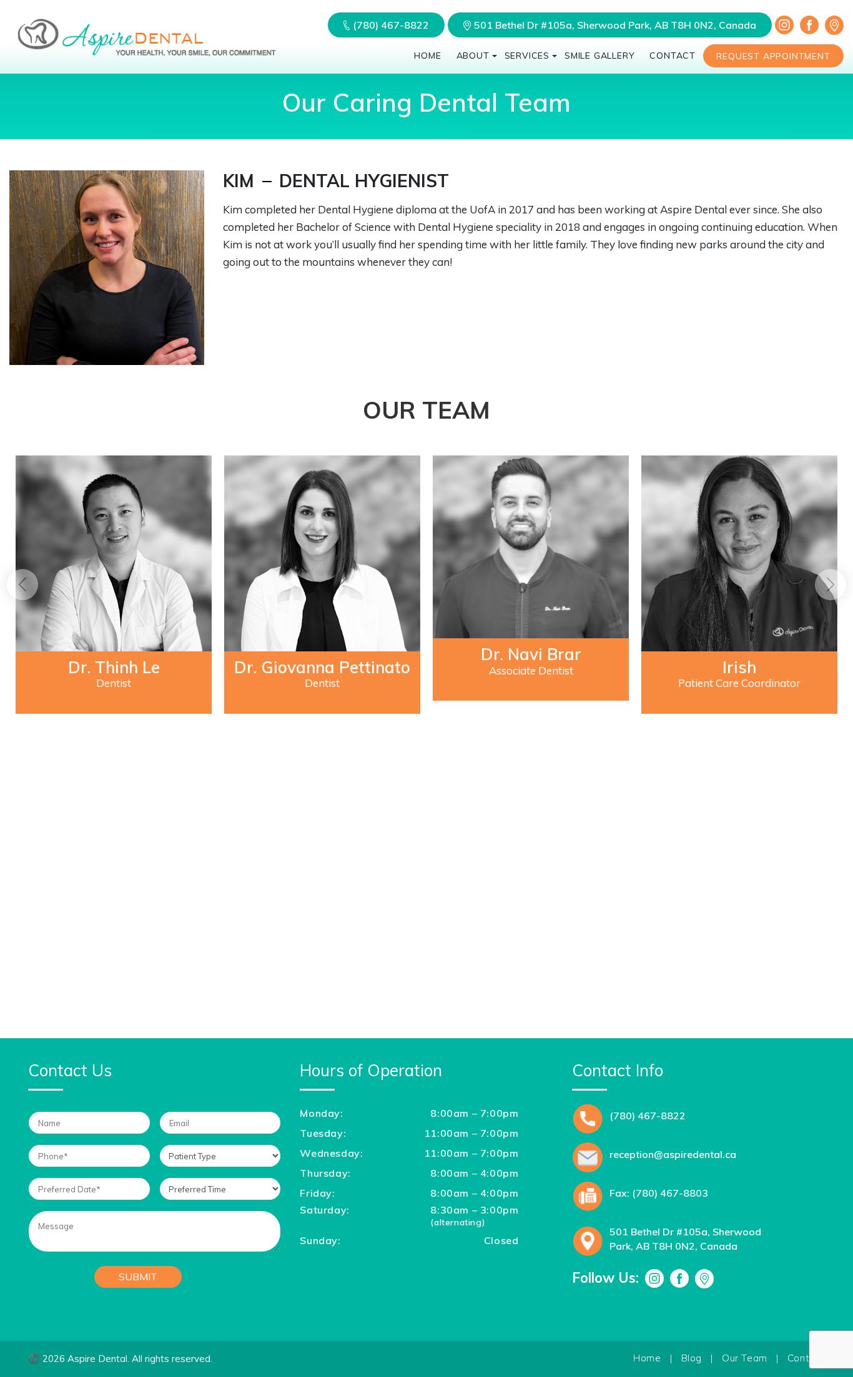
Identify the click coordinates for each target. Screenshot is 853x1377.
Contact (672, 55)
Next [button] (830, 584)
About (473, 55)
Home (427, 55)
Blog (691, 1358)
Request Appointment (773, 56)
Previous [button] (22, 584)
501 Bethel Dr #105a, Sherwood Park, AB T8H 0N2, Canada (615, 25)
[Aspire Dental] (146, 56)
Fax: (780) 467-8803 (658, 1193)
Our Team (744, 1358)
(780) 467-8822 (391, 25)
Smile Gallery (599, 55)
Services (527, 55)
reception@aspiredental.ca (672, 1154)
